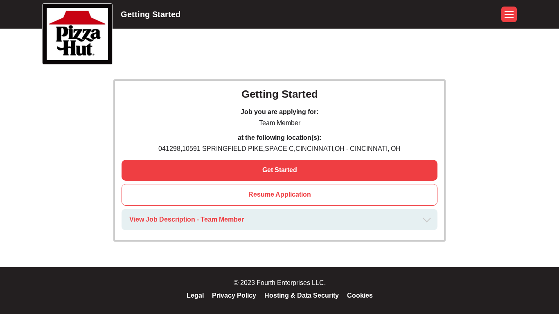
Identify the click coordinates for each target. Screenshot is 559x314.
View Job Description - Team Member (186, 219)
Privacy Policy (234, 295)
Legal (195, 295)
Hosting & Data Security (301, 295)
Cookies (360, 295)
